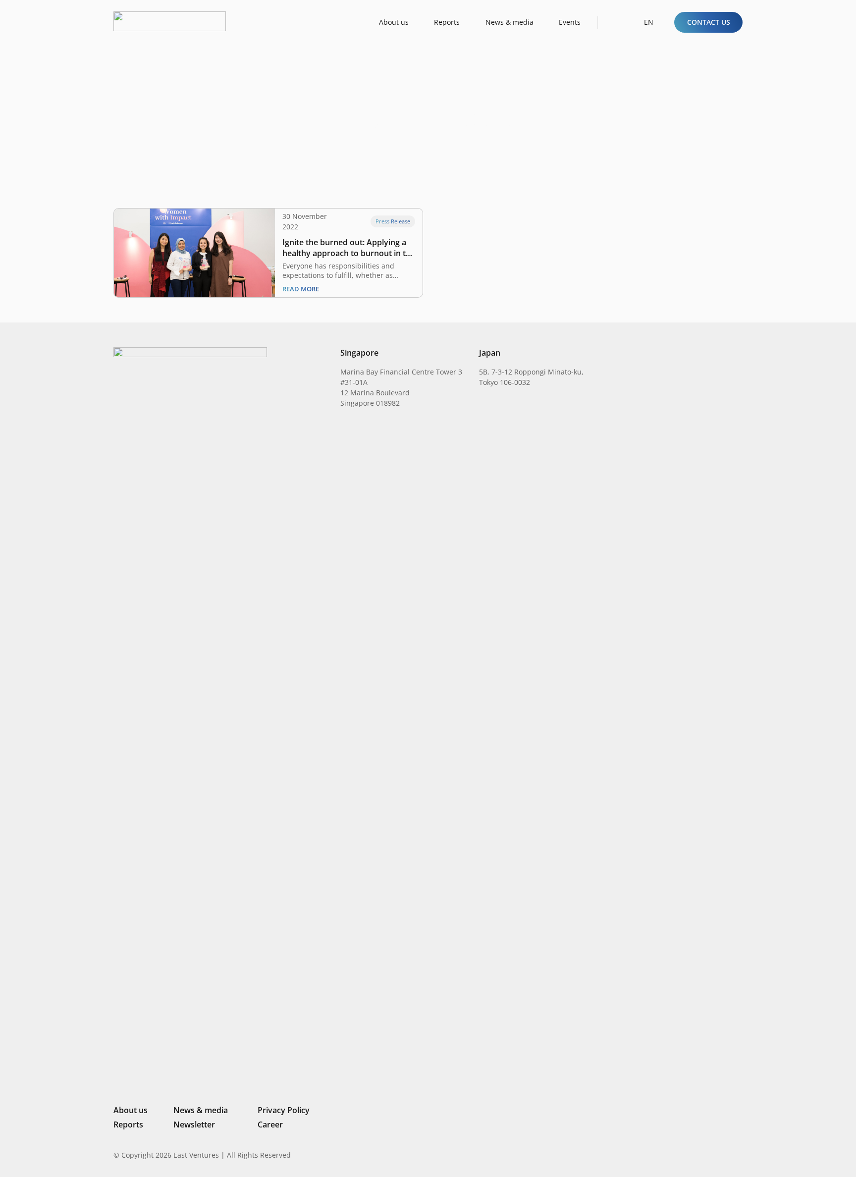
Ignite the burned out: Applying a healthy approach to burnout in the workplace (348, 248)
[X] (705, 1156)
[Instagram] (688, 1155)
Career (270, 1124)
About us (130, 1110)
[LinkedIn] (672, 1155)
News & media (200, 1110)
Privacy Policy (284, 1110)
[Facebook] (723, 1155)
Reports (128, 1124)
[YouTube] (739, 1155)
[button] (614, 22)
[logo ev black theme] (169, 21)
